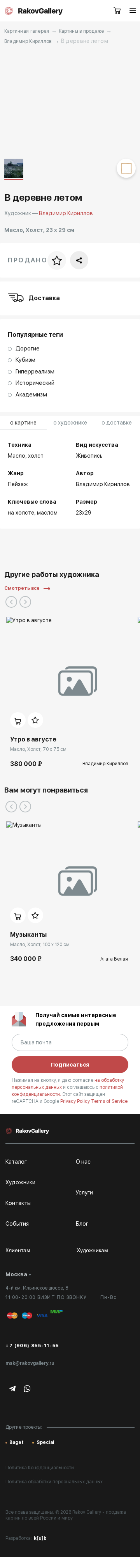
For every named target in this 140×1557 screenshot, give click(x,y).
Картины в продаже (81, 31)
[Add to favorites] (35, 720)
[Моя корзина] (117, 11)
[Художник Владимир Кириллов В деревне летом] (70, 102)
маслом (47, 513)
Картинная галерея (26, 31)
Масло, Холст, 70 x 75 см (38, 749)
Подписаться (70, 1065)
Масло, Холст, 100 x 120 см (40, 944)
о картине (23, 422)
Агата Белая (114, 959)
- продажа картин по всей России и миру (65, 1515)
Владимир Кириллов (28, 41)
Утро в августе (33, 739)
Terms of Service (109, 1101)
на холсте (21, 513)
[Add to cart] (18, 720)
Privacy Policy (75, 1101)
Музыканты (28, 934)
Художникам (92, 1250)
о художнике (70, 422)
